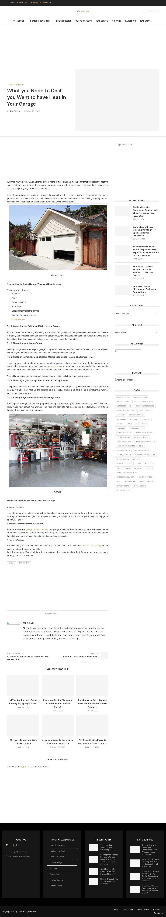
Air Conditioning (122, 401)
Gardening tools (136, 428)
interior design (122, 459)
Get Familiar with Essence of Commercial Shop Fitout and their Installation (145, 211)
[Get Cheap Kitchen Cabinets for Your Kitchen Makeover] (93, 871)
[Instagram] (153, 11)
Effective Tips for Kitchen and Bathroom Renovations (144, 289)
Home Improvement (40, 21)
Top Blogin (15, 111)
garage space (56, 366)
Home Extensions (141, 437)
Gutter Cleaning (123, 437)
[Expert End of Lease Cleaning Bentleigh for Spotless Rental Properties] (122, 231)
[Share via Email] (70, 613)
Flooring (133, 419)
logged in (24, 766)
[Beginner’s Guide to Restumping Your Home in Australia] (58, 725)
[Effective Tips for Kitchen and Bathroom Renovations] (122, 290)
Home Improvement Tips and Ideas (129, 446)
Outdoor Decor (83, 21)
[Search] (157, 21)
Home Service (56, 886)
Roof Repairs (130, 481)
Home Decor (18, 21)
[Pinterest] (157, 11)
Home (12, 3)
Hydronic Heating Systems (145, 455)
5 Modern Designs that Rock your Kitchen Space (107, 847)
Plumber (149, 468)
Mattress (149, 464)
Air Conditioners (140, 397)
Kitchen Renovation (124, 464)
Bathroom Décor (57, 857)
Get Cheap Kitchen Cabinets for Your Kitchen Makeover (108, 871)
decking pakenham (136, 415)
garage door (132, 424)
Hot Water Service (142, 450)
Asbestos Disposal (123, 406)
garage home (24, 563)
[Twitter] (149, 11)
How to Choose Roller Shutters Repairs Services (109, 881)
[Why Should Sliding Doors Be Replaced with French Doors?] (92, 725)
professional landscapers (127, 472)
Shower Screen (139, 486)
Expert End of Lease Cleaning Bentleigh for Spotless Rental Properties (144, 231)
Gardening (130, 21)
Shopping (116, 21)
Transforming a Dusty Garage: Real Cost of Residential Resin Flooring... (92, 703)
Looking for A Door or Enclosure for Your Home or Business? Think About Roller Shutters (109, 859)
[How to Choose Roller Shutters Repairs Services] (93, 881)
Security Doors (122, 486)
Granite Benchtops (124, 433)
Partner (34, 3)
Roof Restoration (146, 481)
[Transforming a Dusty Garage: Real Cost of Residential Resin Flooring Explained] (92, 685)
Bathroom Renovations (125, 410)
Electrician (121, 419)
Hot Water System (123, 455)
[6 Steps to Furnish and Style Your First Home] (23, 725)
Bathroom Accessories (145, 406)
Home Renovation (123, 450)
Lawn (139, 464)
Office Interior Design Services (128, 468)
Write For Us (143, 909)
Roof (118, 481)
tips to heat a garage (92, 546)
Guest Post (22, 3)
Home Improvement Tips (145, 441)
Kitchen (136, 459)
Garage (12, 563)
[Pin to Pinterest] (68, 613)
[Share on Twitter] (65, 613)
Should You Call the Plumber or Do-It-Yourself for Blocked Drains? (58, 703)
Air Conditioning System (143, 401)
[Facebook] (144, 11)
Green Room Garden (144, 433)
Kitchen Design (56, 880)
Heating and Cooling (58, 851)
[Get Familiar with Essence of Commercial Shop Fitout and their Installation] (122, 211)
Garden (144, 424)
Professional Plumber (125, 477)
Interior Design (63, 21)
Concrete (120, 415)
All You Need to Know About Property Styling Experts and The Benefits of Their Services (146, 251)
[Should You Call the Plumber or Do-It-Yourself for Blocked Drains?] (58, 685)
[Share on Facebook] (63, 613)
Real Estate (102, 21)
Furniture (146, 419)
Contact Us (45, 3)
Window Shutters (123, 490)
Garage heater (18, 319)
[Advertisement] (83, 44)
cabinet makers (145, 410)
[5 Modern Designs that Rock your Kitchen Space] (93, 847)
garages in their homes (37, 529)
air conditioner (122, 397)
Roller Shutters (145, 477)
